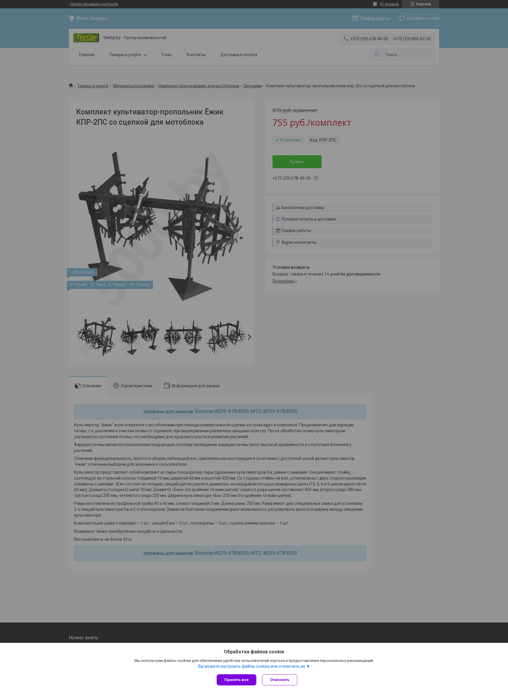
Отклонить (280, 679)
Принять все (236, 679)
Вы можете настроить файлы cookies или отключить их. (252, 666)
